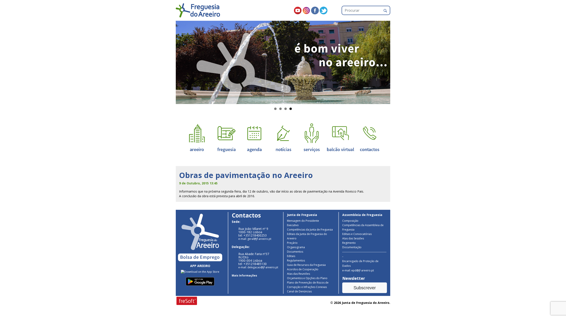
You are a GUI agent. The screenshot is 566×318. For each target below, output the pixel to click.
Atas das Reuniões (298, 274)
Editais (291, 256)
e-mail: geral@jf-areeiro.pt (254, 239)
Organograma (296, 247)
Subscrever (365, 287)
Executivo (293, 225)
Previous (168, 61)
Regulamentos (296, 260)
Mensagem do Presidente (303, 221)
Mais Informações (244, 275)
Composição (350, 221)
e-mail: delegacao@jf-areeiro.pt (258, 267)
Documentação (351, 247)
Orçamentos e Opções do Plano (307, 278)
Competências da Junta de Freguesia (310, 229)
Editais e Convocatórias (357, 234)
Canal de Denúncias (299, 291)
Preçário (292, 243)
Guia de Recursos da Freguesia (306, 265)
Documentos (295, 252)
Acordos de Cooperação (302, 269)
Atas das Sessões (353, 238)
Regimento (349, 243)
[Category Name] (254, 137)
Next (398, 61)
